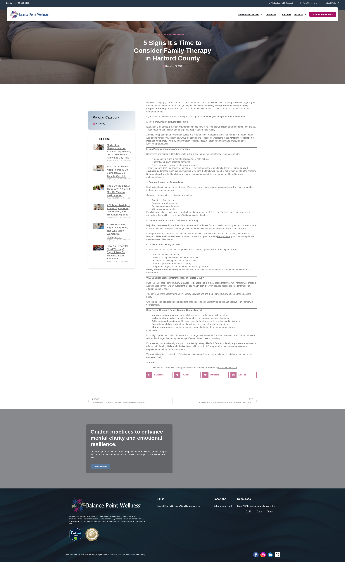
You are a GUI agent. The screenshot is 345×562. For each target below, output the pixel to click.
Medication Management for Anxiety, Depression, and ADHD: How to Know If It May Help (119, 151)
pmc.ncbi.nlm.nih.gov (227, 367)
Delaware (218, 506)
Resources (271, 14)
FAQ (244, 506)
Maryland (227, 506)
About (182, 506)
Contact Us (195, 506)
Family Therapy (224, 236)
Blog (187, 506)
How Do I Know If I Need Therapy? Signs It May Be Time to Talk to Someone (117, 252)
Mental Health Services (248, 14)
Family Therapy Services (188, 294)
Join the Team (271, 508)
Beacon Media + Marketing (135, 555)
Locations (298, 14)
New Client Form (262, 508)
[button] (159, 375)
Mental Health (166, 35)
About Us (286, 14)
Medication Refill (251, 508)
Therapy (182, 35)
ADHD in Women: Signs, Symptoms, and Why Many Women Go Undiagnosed (117, 231)
